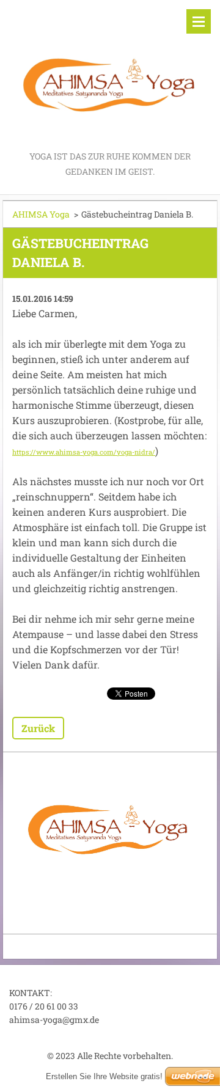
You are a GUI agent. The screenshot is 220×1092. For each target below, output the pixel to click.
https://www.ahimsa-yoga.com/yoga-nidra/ (83, 451)
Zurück (38, 728)
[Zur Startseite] (110, 74)
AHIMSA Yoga (41, 214)
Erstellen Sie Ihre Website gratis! (104, 1076)
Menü (198, 21)
